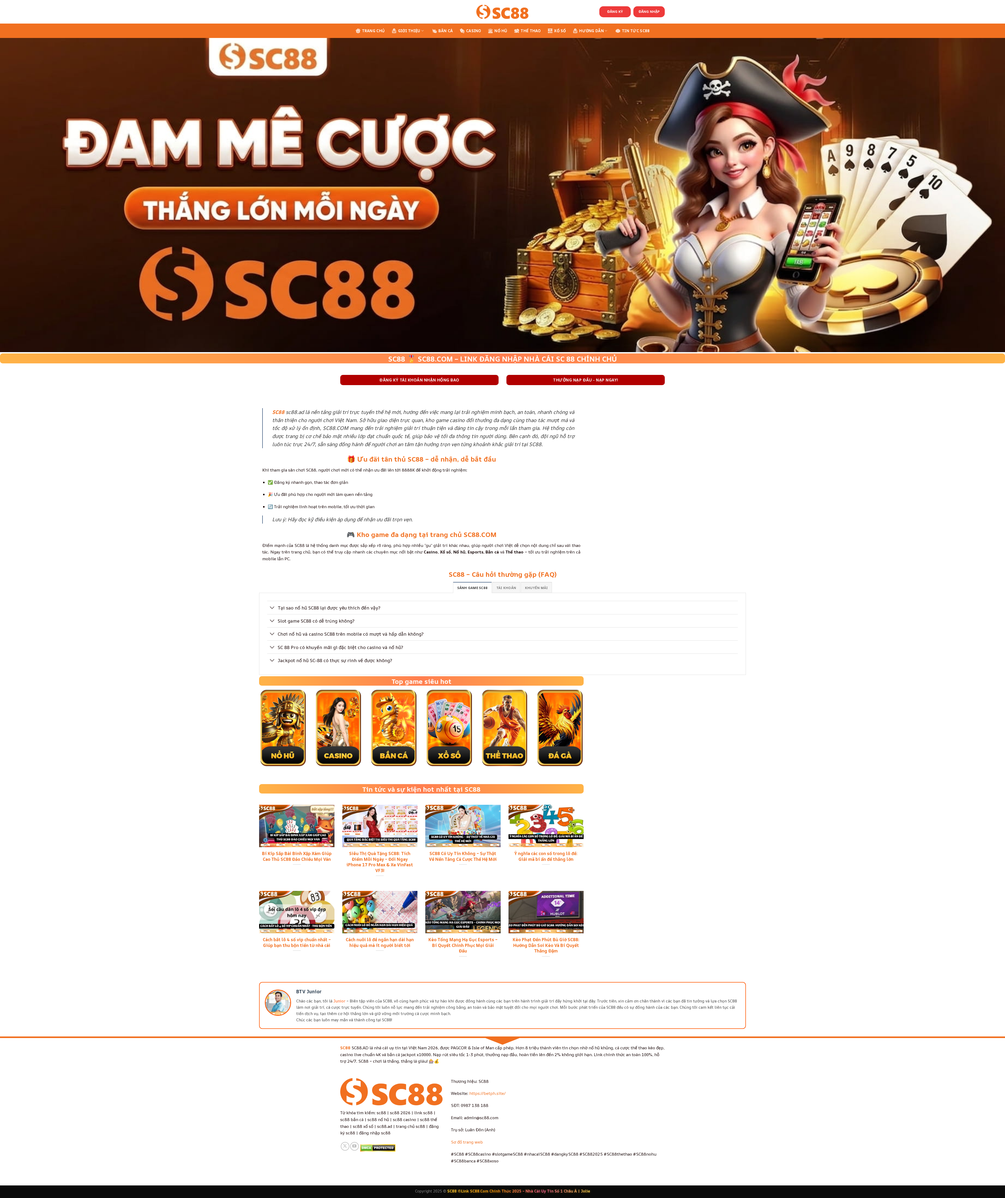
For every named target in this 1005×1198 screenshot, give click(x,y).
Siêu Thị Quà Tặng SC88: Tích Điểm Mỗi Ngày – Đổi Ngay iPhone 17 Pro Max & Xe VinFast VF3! (380, 862)
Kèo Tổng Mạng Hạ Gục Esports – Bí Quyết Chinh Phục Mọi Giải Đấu (463, 945)
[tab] (472, 587)
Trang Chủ (373, 30)
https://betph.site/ (487, 1093)
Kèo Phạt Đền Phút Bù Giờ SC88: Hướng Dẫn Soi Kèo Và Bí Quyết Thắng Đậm (546, 945)
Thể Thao (531, 30)
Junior (339, 1001)
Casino (473, 30)
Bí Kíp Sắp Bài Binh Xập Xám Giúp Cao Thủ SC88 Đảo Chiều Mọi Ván (297, 856)
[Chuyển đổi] (272, 608)
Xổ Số (560, 30)
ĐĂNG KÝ (615, 11)
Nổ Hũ (500, 30)
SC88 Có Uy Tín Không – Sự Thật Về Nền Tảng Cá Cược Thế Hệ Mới (463, 856)
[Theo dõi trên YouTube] (354, 1146)
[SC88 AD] (502, 12)
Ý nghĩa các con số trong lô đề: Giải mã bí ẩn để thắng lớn (546, 856)
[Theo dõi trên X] (345, 1146)
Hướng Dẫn (591, 30)
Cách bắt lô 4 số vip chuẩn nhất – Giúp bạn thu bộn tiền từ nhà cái (297, 942)
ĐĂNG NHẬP (649, 11)
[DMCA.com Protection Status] (377, 1147)
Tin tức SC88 (636, 30)
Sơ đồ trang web (467, 1142)
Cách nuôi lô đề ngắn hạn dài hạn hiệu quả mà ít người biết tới (380, 942)
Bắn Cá (445, 30)
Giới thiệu (409, 30)
